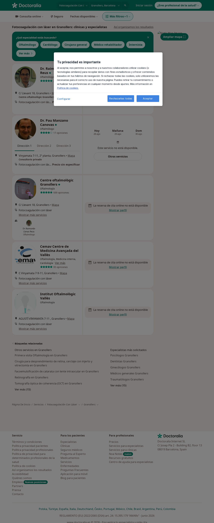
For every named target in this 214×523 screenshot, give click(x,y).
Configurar (63, 98)
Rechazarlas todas (120, 98)
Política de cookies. (68, 88)
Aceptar (148, 98)
